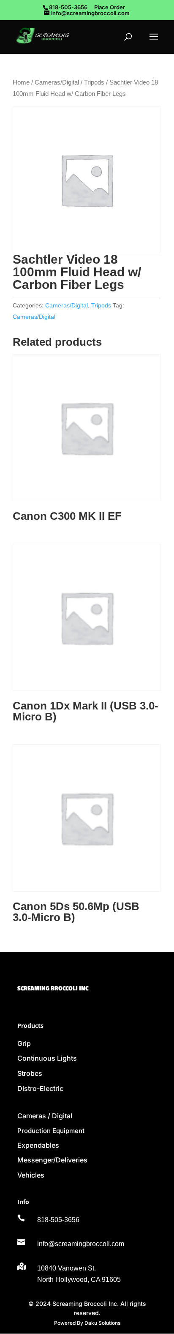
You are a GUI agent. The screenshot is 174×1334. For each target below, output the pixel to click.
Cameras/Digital (57, 82)
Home (21, 82)
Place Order (109, 7)
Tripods (94, 82)
